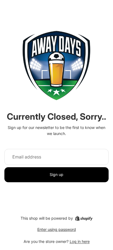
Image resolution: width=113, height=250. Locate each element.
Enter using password (56, 229)
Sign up (56, 174)
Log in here (80, 241)
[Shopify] (83, 218)
